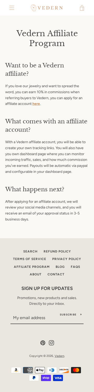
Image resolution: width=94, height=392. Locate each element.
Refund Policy (57, 251)
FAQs (75, 267)
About (36, 274)
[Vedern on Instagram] (51, 342)
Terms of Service (29, 259)
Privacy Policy (66, 259)
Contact (56, 274)
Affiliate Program (32, 267)
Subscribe (68, 314)
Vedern (59, 356)
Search (30, 251)
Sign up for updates (47, 288)
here (36, 104)
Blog (60, 267)
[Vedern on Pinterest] (42, 342)
